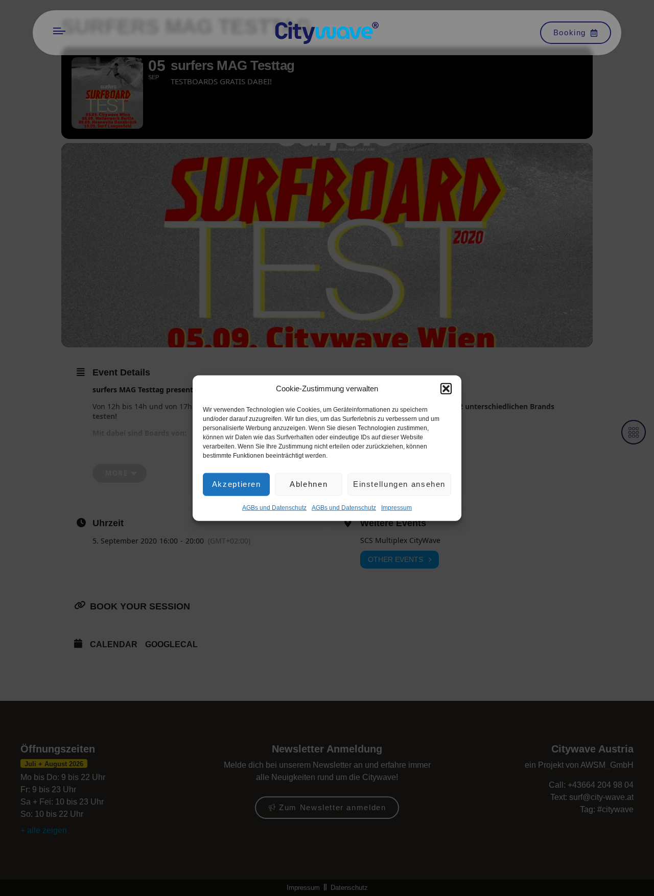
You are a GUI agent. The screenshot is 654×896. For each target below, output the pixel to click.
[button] (446, 389)
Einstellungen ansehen (399, 484)
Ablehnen (309, 484)
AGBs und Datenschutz (274, 507)
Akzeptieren (236, 484)
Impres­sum (396, 507)
